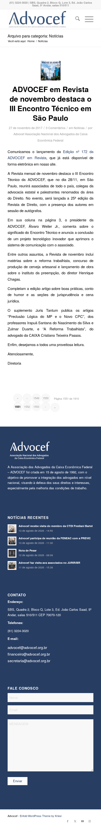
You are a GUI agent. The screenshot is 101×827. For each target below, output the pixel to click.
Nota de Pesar (28, 550)
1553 (36, 406)
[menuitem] (75, 19)
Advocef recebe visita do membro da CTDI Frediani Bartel (56, 526)
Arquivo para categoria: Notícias (35, 36)
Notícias (79, 128)
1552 (27, 406)
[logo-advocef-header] (42, 19)
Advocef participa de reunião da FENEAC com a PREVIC (55, 538)
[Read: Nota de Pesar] (12, 553)
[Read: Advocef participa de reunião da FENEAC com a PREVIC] (12, 541)
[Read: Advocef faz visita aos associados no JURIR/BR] (12, 565)
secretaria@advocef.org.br (29, 660)
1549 (36, 398)
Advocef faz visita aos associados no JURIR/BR (49, 562)
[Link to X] (75, 821)
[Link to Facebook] (67, 821)
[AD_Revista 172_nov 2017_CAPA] (51, 71)
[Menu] (86, 19)
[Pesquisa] (75, 19)
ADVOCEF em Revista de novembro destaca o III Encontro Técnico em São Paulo (50, 103)
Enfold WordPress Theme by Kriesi (41, 816)
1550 (46, 398)
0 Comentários (55, 128)
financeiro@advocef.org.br (29, 654)
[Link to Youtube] (82, 821)
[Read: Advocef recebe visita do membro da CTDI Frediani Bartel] (12, 528)
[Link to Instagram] (89, 821)
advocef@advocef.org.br (27, 647)
